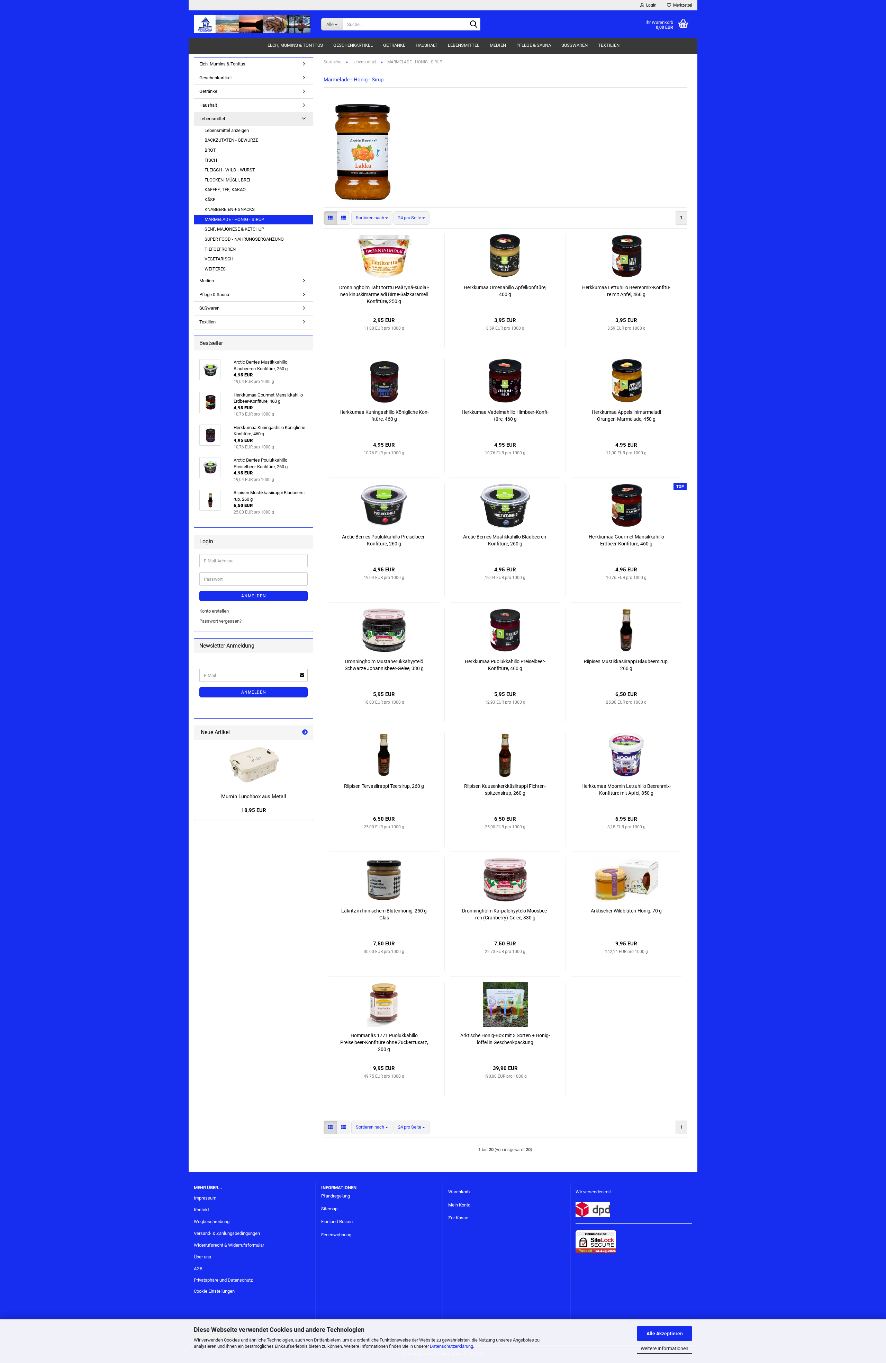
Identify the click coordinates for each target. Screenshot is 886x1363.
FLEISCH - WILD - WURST (230, 169)
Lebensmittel (463, 45)
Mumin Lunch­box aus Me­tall (253, 796)
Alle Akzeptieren (665, 1333)
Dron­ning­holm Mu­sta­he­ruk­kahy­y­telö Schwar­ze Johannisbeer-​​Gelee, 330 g (384, 665)
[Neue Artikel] (305, 733)
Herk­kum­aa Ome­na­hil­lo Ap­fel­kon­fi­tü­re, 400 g (505, 291)
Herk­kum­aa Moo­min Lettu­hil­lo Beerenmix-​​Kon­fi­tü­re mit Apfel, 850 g (626, 789)
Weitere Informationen (664, 1348)
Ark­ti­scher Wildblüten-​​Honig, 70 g (626, 911)
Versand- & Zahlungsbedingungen (227, 1233)
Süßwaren (574, 45)
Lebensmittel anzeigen (227, 130)
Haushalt (426, 45)
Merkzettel (681, 5)
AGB (198, 1268)
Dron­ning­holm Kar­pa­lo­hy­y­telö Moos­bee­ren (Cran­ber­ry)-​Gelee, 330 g (505, 914)
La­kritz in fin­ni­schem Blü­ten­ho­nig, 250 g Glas (384, 914)
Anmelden (253, 596)
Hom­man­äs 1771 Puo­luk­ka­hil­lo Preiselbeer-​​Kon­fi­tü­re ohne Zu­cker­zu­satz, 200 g (384, 1042)
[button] (330, 218)
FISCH (211, 160)
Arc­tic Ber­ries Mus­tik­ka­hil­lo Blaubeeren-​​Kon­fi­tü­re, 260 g (505, 540)
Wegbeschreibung (211, 1221)
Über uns (202, 1256)
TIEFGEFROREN (220, 249)
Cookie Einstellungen (214, 1291)
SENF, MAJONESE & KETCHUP (234, 229)
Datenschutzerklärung (451, 1346)
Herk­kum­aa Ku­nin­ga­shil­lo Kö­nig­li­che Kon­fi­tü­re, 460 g (384, 415)
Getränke (394, 45)
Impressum (205, 1198)
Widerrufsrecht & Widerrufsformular (229, 1245)
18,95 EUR (253, 810)
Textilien (609, 45)
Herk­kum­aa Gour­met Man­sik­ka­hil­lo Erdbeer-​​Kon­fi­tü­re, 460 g (626, 540)
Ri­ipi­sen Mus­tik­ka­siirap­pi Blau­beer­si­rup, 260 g (626, 665)
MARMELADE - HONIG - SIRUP (234, 219)
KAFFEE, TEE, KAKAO (225, 189)
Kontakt (201, 1209)
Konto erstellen (214, 611)
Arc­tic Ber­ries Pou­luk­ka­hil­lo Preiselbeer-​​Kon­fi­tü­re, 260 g (384, 540)
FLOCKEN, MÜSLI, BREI (227, 179)
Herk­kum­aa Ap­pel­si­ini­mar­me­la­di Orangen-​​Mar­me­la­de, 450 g (626, 415)
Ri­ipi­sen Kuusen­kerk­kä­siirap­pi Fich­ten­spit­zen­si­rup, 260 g (505, 789)
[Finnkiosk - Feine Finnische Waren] (252, 24)
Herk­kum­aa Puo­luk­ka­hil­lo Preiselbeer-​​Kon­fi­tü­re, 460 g (505, 665)
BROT (210, 150)
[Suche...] (473, 24)
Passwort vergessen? (220, 621)
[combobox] (371, 218)
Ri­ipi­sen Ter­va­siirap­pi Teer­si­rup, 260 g (384, 786)
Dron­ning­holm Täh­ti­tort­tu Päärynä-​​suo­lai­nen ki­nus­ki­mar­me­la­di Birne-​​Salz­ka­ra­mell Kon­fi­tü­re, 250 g (384, 294)
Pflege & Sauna (533, 45)
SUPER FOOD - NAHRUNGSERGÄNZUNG (244, 239)
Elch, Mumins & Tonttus (295, 45)
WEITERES (215, 268)
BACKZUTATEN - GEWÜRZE (231, 140)
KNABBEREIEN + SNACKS (230, 209)
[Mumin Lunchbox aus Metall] (254, 765)
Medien (498, 45)
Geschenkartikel (353, 45)
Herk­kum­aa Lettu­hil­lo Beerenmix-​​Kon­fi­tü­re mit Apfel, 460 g (626, 291)
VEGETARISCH (219, 258)
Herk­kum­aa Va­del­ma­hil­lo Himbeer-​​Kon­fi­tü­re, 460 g (505, 415)
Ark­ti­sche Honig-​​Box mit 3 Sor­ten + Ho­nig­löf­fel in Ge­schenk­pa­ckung (505, 1039)
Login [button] (650, 5)
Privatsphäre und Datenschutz (223, 1280)
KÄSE (210, 199)
